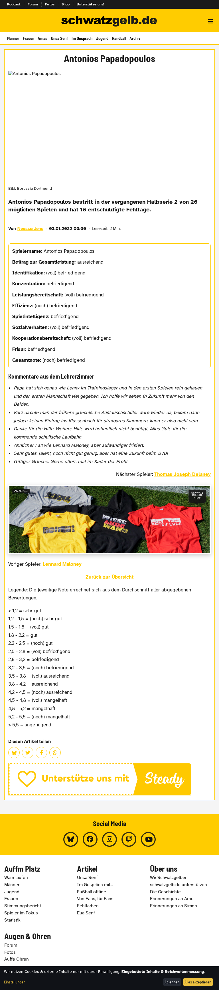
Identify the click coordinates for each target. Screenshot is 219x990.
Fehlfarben (88, 906)
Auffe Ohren (16, 959)
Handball (119, 38)
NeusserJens (30, 228)
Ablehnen (172, 981)
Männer (13, 38)
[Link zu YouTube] (148, 839)
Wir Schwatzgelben (169, 877)
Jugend (102, 38)
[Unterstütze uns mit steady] (109, 779)
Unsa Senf (59, 38)
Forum (33, 4)
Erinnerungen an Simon (173, 906)
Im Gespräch (82, 38)
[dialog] (109, 978)
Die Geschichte (165, 892)
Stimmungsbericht (22, 906)
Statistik (12, 920)
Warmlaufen (16, 877)
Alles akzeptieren (197, 981)
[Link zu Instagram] (109, 839)
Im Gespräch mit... (95, 885)
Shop (66, 4)
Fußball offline (91, 892)
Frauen (28, 38)
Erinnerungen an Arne (172, 899)
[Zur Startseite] (109, 21)
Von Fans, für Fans (95, 899)
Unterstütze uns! (90, 4)
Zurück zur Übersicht (109, 577)
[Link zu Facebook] (90, 839)
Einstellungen (14, 981)
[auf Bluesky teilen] (14, 752)
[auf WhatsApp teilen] (55, 752)
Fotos (49, 4)
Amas (42, 38)
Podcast (14, 4)
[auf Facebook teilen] (41, 752)
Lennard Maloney (62, 564)
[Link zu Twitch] (128, 839)
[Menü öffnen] (210, 21)
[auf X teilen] (27, 752)
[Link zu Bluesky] (70, 839)
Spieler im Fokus (21, 913)
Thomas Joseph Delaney (182, 474)
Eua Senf (86, 913)
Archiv (134, 38)
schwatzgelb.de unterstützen (178, 885)
